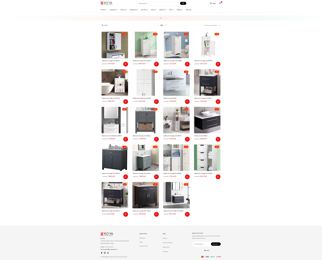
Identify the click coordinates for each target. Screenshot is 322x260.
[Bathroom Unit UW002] (207, 120)
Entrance (103, 9)
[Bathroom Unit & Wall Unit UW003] (115, 120)
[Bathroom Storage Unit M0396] (207, 157)
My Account (142, 238)
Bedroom (123, 9)
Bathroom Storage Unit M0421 (203, 98)
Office (171, 9)
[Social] (102, 253)
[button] (125, 64)
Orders (141, 242)
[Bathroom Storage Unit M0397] (115, 45)
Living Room (113, 9)
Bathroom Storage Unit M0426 (142, 211)
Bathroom (162, 9)
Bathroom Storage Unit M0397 (111, 60)
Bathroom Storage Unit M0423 (111, 211)
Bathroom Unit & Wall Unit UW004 (173, 211)
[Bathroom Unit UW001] (176, 82)
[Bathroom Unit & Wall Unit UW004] (176, 195)
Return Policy (166, 247)
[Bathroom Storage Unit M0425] (115, 157)
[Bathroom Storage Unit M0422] (145, 120)
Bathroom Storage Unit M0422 (142, 136)
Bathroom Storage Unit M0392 (111, 98)
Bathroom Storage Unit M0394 (142, 60)
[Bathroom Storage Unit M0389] (176, 45)
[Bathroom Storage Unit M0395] (176, 157)
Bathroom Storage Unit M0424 (142, 173)
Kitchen (153, 9)
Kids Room (144, 9)
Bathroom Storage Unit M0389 (173, 60)
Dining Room (133, 9)
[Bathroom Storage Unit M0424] (145, 157)
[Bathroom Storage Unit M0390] (145, 82)
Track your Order (143, 246)
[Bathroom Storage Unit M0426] (145, 195)
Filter (105, 25)
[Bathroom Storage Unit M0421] (207, 82)
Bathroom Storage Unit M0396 (203, 173)
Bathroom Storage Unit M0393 (203, 60)
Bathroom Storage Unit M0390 (142, 98)
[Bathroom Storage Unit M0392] (115, 82)
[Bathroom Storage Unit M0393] (207, 45)
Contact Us (165, 251)
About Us (165, 238)
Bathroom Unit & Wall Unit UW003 (112, 136)
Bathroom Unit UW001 (170, 98)
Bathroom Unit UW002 (201, 136)
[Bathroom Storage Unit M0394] (145, 45)
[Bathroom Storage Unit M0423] (115, 195)
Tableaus (179, 9)
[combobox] (212, 25)
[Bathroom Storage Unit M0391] (176, 120)
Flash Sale (188, 9)
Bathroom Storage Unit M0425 (111, 173)
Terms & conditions (167, 243)
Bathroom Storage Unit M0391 (173, 136)
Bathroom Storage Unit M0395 (173, 173)
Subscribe (215, 244)
